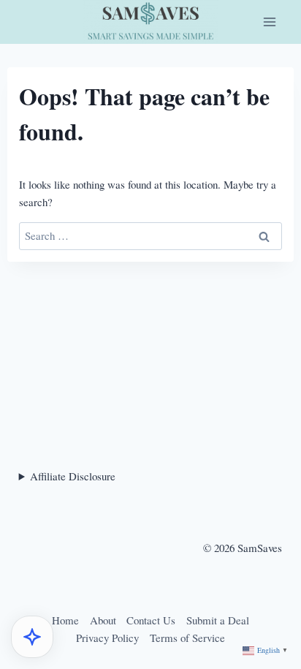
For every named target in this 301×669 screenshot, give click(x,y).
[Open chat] (32, 636)
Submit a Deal (217, 620)
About (103, 620)
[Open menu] (269, 22)
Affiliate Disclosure (72, 476)
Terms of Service (187, 637)
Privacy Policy (107, 637)
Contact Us (150, 620)
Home (65, 620)
